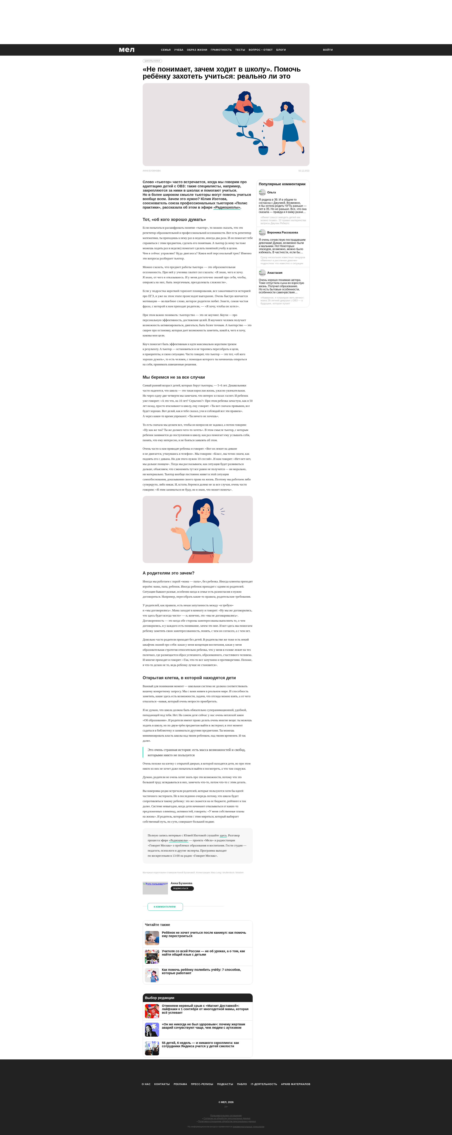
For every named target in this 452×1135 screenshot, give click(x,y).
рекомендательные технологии (248, 1126)
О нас (146, 1084)
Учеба (178, 49)
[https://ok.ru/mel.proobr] (245, 1070)
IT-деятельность (264, 1084)
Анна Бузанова (181, 883)
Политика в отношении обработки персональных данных (227, 1121)
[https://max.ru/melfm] (255, 1070)
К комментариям (165, 907)
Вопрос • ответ (261, 49)
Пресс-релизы (202, 1084)
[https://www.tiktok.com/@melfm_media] (226, 1070)
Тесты (240, 49)
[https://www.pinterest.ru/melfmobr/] (235, 1070)
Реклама (180, 1084)
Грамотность (221, 49)
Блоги (281, 49)
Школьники (152, 61)
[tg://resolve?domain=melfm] (196, 1070)
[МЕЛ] (126, 50)
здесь (223, 835)
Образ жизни (197, 49)
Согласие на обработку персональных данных (227, 1118)
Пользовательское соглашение (226, 1115)
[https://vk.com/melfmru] (216, 1070)
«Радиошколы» (226, 207)
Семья (166, 49)
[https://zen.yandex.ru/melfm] (206, 1070)
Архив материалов (295, 1084)
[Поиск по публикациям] (316, 50)
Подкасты (225, 1084)
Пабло (242, 1084)
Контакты (162, 1084)
